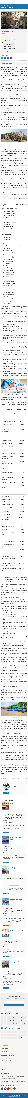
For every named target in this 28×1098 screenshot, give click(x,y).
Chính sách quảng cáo (7, 1063)
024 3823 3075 (7, 36)
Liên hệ (3, 1069)
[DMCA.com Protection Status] (4, 1045)
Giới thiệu (4, 1067)
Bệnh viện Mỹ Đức (15, 868)
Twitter (2, 58)
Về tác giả (6, 792)
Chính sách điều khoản (7, 1058)
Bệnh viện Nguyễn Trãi (16, 899)
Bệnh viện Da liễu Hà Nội (16, 803)
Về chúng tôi (5, 1065)
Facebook (5, 58)
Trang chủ (3, 5)
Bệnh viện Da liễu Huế (16, 962)
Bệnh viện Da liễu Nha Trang (17, 930)
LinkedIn (8, 58)
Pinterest (11, 58)
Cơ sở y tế (7, 5)
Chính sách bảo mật (6, 1060)
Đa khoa (12, 5)
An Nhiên (6, 55)
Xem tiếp (6, 832)
